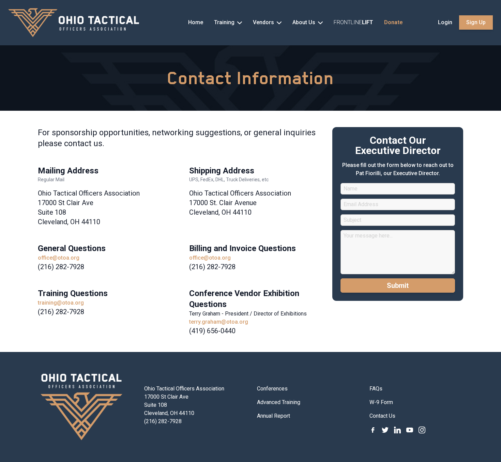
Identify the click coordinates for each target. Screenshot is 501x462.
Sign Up (476, 22)
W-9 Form (381, 402)
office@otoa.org (58, 258)
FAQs (375, 388)
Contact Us (382, 416)
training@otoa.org (61, 302)
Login (445, 22)
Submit (398, 285)
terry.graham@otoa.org (218, 322)
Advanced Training (278, 402)
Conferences (272, 388)
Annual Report (273, 416)
